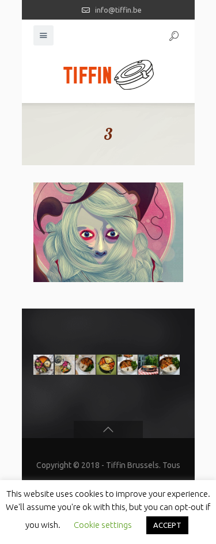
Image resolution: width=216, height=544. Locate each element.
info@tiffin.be (118, 10)
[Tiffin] (108, 74)
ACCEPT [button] (167, 525)
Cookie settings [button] (103, 525)
